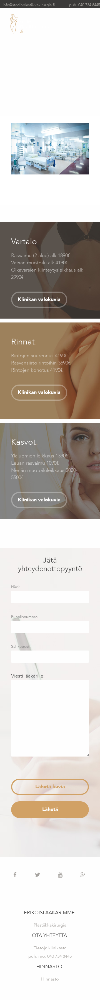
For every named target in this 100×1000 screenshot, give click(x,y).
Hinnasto (50, 979)
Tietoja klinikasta (50, 948)
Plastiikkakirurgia (50, 925)
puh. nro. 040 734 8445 (50, 956)
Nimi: (15, 587)
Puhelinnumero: (25, 616)
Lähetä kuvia (50, 786)
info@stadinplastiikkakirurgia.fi (29, 5)
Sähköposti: (21, 646)
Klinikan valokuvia (39, 299)
